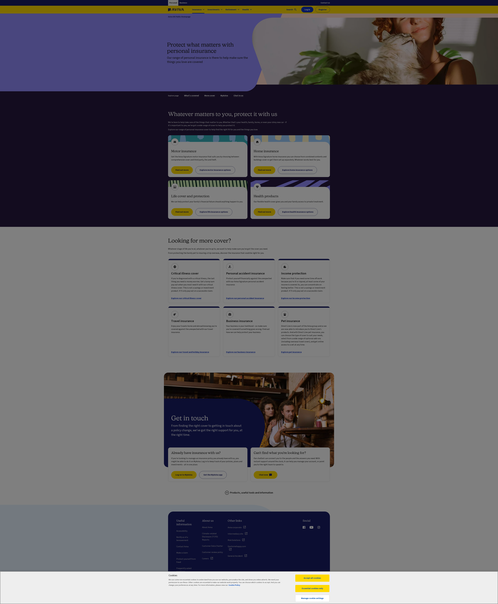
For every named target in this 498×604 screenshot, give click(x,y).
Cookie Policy (234, 585)
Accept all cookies (312, 578)
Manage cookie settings (312, 598)
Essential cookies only (312, 588)
